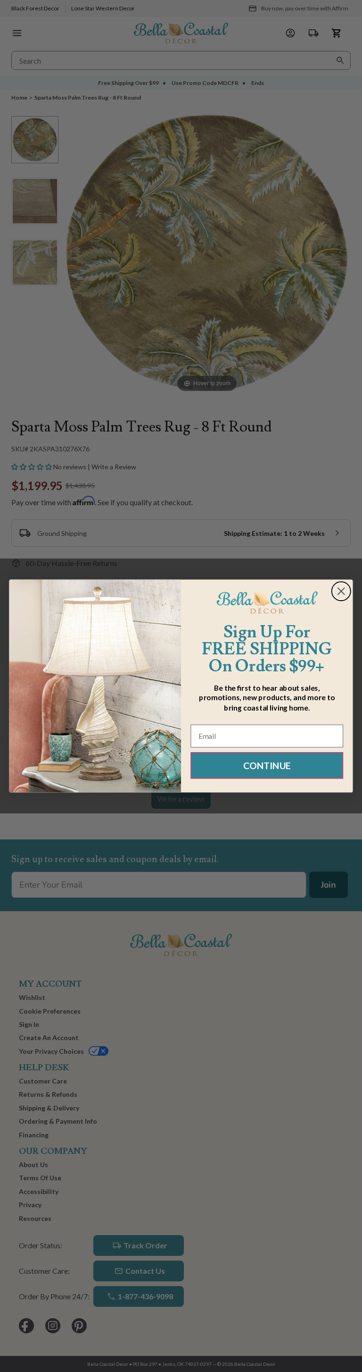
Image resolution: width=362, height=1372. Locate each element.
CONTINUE (267, 765)
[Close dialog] (341, 591)
